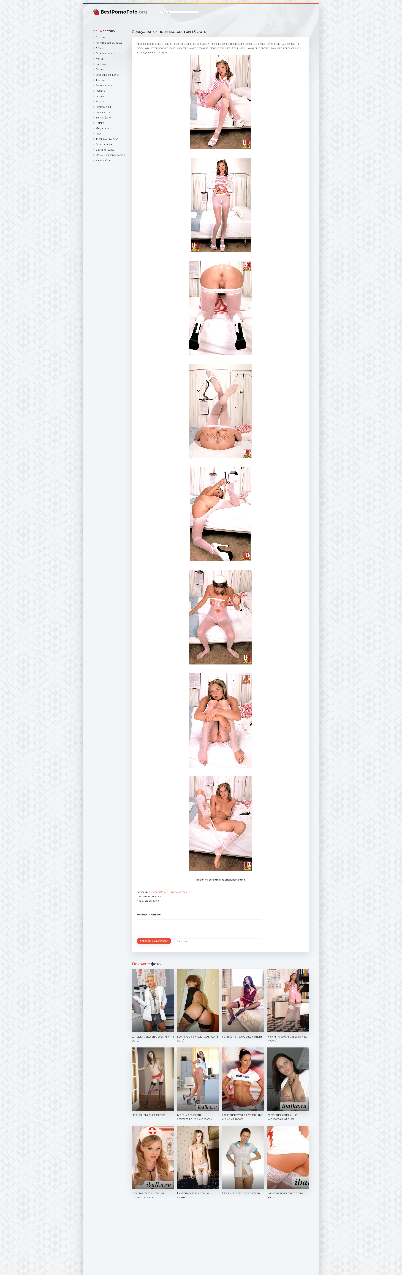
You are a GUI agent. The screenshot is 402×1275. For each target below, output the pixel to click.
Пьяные (100, 69)
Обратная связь (105, 149)
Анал (98, 133)
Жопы (99, 58)
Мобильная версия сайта (110, 155)
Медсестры (102, 128)
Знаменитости (104, 85)
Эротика (101, 37)
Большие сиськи (105, 53)
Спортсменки (103, 106)
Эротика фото (158, 892)
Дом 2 (99, 48)
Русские (100, 101)
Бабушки (101, 64)
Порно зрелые (104, 144)
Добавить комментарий (154, 941)
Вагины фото (103, 117)
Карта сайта (103, 160)
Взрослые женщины (107, 74)
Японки (100, 96)
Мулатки (100, 90)
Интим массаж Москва (109, 42)
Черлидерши (103, 112)
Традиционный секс (107, 139)
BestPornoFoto (123, 12)
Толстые (101, 80)
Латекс (100, 122)
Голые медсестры (177, 892)
